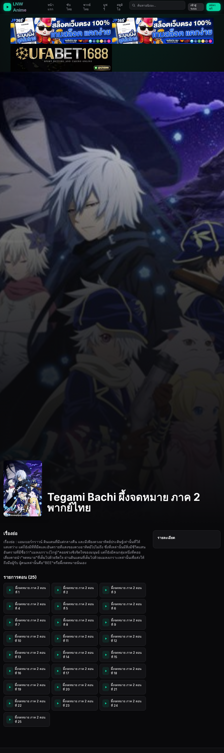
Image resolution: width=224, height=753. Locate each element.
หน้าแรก (51, 7)
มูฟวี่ (105, 7)
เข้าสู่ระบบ (194, 6)
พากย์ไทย (87, 7)
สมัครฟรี (212, 6)
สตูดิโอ (120, 7)
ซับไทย (69, 7)
